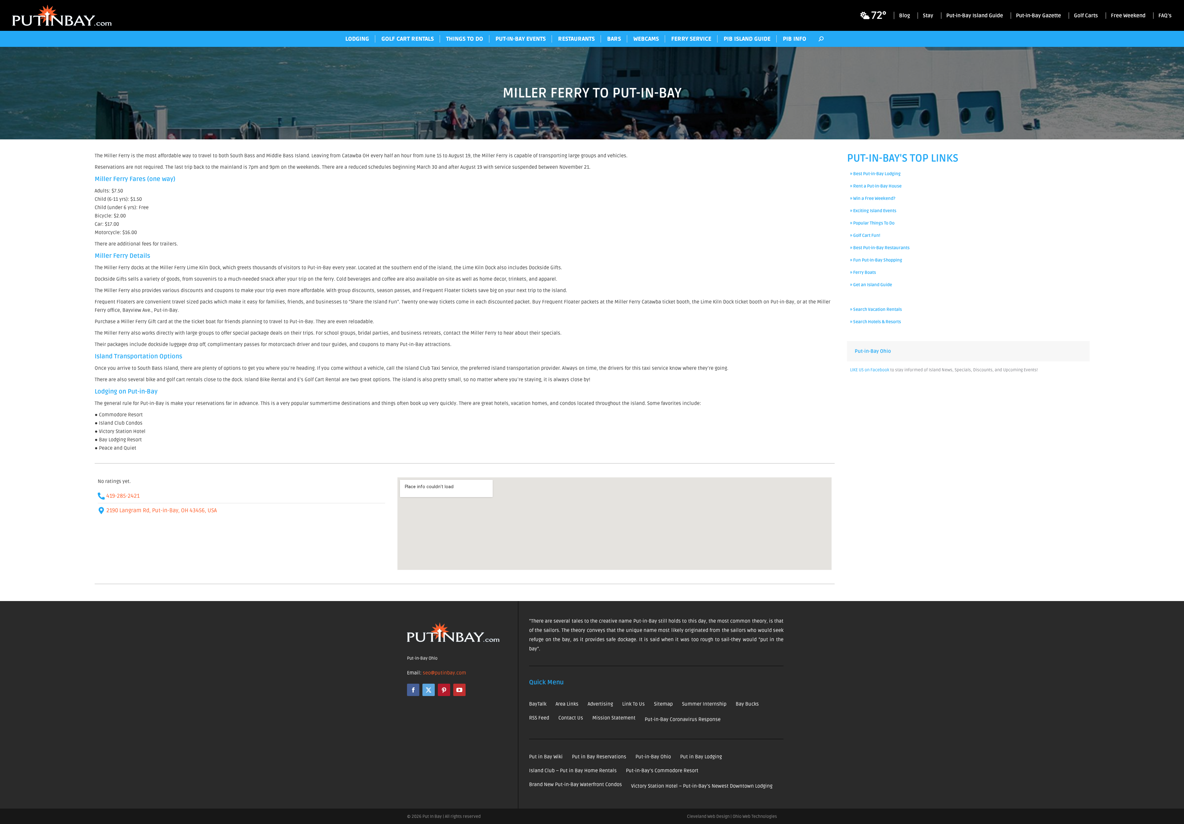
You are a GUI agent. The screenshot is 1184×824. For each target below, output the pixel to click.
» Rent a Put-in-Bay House (876, 186)
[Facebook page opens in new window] (413, 690)
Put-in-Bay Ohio (873, 351)
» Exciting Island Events (873, 210)
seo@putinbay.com (444, 673)
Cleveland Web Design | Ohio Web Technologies (732, 816)
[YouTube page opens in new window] (459, 690)
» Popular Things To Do (872, 223)
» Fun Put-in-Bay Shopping (876, 260)
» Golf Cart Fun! (865, 235)
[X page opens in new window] (428, 690)
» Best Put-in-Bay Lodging (875, 173)
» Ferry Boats (863, 272)
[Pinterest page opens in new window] (444, 690)
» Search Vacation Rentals (876, 309)
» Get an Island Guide (871, 284)
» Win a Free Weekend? (872, 198)
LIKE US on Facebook (869, 370)
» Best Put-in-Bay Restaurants (880, 247)
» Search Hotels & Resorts (875, 321)
